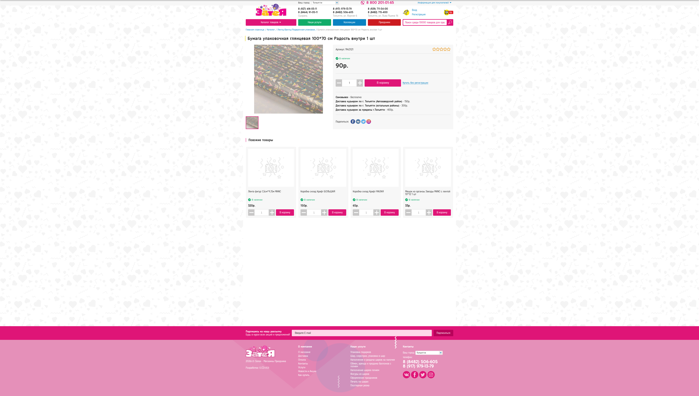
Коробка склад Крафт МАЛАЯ (368, 191)
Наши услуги (314, 22)
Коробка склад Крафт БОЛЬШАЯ (318, 191)
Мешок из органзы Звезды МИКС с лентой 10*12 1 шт (427, 193)
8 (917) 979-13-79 (342, 9)
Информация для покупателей (433, 2)
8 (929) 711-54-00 (378, 9)
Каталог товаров (269, 22)
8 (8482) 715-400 (378, 12)
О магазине (304, 352)
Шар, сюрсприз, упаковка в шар (367, 356)
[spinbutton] (349, 83)
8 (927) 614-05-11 (307, 9)
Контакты (303, 363)
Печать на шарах (359, 381)
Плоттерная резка (359, 385)
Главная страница (255, 29)
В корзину (383, 82)
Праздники (384, 22)
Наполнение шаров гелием (364, 370)
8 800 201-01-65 (380, 3)
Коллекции (349, 22)
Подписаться (443, 333)
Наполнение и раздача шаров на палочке (372, 359)
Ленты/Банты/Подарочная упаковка (296, 29)
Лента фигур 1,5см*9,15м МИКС (264, 191)
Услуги (301, 367)
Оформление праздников (363, 377)
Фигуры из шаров (359, 374)
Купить (415, 82)
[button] (360, 83)
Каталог (271, 29)
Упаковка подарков (360, 352)
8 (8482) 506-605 (343, 12)
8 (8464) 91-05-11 (308, 12)
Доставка (303, 356)
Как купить (303, 375)
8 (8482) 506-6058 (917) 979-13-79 (420, 364)
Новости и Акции (307, 371)
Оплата (302, 359)
